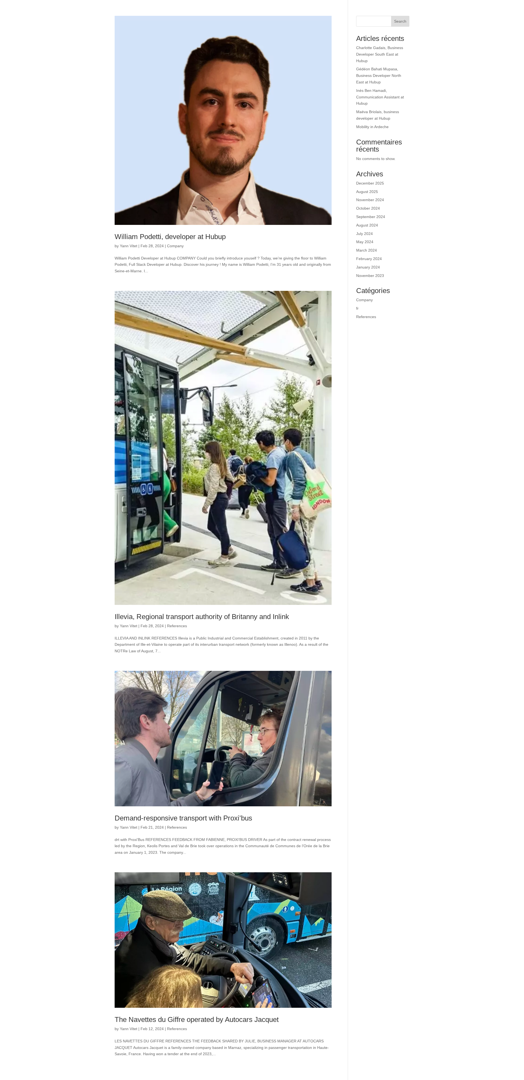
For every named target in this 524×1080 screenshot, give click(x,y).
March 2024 (366, 250)
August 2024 (367, 225)
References (177, 626)
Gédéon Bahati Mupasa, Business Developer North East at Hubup (378, 75)
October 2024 (368, 208)
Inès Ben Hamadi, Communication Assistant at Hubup (380, 97)
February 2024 (369, 259)
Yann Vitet (128, 246)
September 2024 (370, 217)
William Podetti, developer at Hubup (170, 237)
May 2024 (364, 242)
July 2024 (364, 233)
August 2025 (367, 191)
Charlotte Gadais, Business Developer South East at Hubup (379, 54)
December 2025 (370, 183)
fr (357, 308)
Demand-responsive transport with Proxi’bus (183, 818)
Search (400, 21)
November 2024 (370, 200)
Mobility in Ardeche (372, 127)
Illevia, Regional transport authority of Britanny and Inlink (202, 617)
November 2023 (370, 275)
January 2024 (368, 267)
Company (175, 246)
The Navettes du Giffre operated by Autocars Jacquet (197, 1019)
